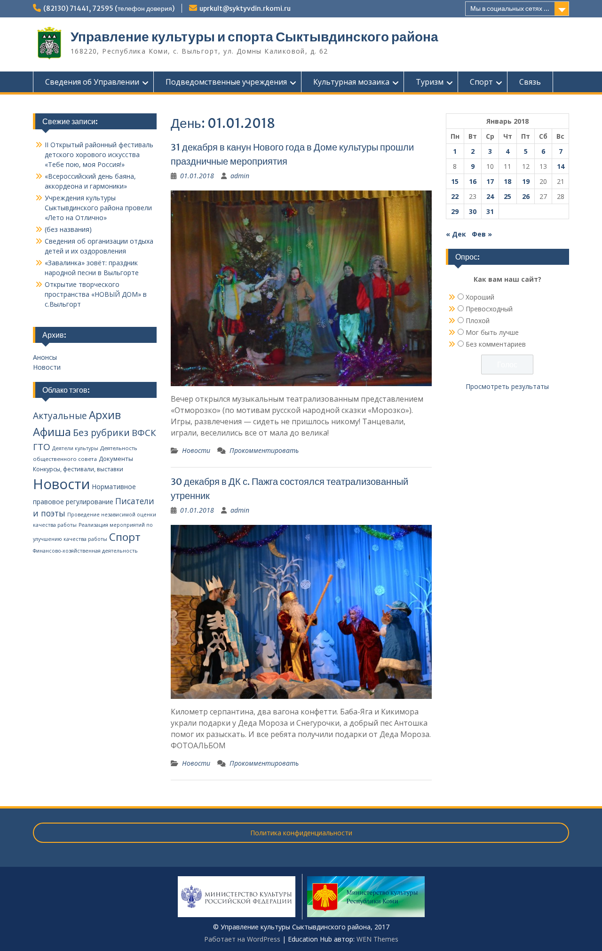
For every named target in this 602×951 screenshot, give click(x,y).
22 (455, 196)
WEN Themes (377, 939)
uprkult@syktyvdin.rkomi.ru (245, 8)
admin (239, 175)
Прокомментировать (264, 450)
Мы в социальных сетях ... (509, 8)
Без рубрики (101, 432)
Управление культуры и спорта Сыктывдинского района (254, 36)
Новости (196, 450)
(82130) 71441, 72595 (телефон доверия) (108, 8)
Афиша (52, 431)
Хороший (480, 297)
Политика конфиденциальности (301, 832)
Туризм (430, 82)
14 (560, 166)
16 (472, 181)
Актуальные (60, 416)
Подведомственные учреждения (226, 82)
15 (455, 181)
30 (472, 211)
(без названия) (68, 229)
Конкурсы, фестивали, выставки (78, 469)
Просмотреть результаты (507, 386)
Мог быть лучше (492, 332)
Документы (116, 458)
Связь (530, 82)
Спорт (481, 82)
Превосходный (489, 308)
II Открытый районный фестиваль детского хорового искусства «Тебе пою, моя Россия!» (99, 154)
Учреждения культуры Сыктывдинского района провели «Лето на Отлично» (98, 207)
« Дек (456, 234)
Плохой (478, 320)
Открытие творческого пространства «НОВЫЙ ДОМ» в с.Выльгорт (96, 294)
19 (526, 181)
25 (507, 196)
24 (490, 196)
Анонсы (45, 357)
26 (526, 196)
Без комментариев (496, 344)
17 (490, 181)
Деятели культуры (75, 448)
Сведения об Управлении (92, 82)
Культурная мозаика (351, 82)
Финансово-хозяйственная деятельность (85, 550)
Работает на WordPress (242, 939)
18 (507, 181)
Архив (105, 415)
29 (455, 211)
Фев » (482, 234)
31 (490, 211)
